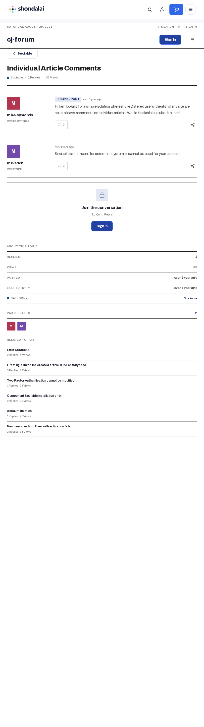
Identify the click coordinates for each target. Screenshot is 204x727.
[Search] (150, 9)
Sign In (170, 39)
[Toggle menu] (190, 9)
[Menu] (192, 39)
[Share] (193, 125)
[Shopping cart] (176, 9)
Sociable (24, 53)
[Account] (162, 9)
